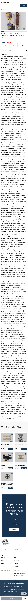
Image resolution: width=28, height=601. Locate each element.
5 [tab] (15, 31)
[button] (26, 2)
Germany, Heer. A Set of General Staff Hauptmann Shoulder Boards (6, 445)
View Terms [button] (17, 591)
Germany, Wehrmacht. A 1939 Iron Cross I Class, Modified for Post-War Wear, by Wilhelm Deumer (7, 484)
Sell (2, 560)
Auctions (3, 552)
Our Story (16, 563)
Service (15, 555)
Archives (3, 563)
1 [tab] (2, 31)
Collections (3, 557)
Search (23, 5)
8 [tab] (25, 31)
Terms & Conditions (5, 573)
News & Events (17, 560)
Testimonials (17, 552)
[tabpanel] (13, 21)
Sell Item (14, 529)
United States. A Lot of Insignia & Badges (7, 465)
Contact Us (16, 566)
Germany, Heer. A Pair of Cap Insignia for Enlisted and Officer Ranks (20, 445)
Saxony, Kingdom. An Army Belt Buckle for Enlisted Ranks (21, 465)
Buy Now (3, 555)
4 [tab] (12, 31)
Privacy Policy (4, 576)
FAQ (15, 557)
